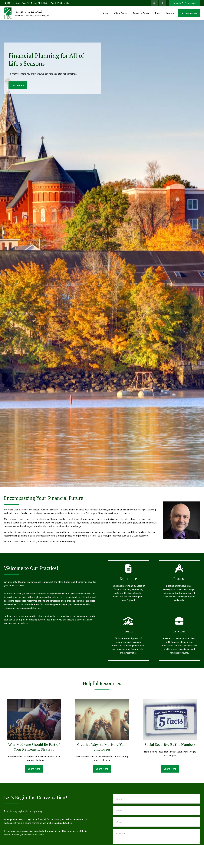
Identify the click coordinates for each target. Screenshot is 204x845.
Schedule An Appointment (184, 3)
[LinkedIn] (154, 3)
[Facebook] (162, 3)
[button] (105, 13)
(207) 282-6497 (62, 3)
